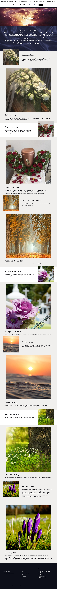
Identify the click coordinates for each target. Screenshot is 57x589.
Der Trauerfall (25, 573)
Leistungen (24, 571)
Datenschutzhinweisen (33, 4)
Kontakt (24, 576)
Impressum (7, 571)
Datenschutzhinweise (9, 573)
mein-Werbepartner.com (39, 585)
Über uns (24, 575)
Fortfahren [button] (41, 4)
